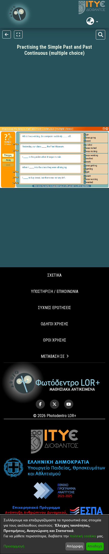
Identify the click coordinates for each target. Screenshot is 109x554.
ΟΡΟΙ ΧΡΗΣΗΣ (54, 340)
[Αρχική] (54, 382)
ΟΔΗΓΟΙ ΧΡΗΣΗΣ (54, 323)
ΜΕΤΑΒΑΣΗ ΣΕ (52, 356)
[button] (19, 14)
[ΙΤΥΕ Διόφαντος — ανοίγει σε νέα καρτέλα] (92, 7)
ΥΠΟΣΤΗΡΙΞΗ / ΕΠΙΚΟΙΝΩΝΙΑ (54, 291)
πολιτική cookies (83, 536)
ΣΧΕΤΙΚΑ (54, 275)
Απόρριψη (75, 546)
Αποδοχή (94, 546)
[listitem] (40, 404)
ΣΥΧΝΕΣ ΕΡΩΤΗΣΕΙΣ (54, 307)
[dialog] (54, 534)
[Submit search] (100, 35)
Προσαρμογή (14, 546)
